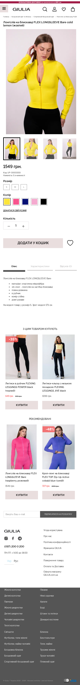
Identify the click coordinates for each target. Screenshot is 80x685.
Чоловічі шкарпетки (14, 619)
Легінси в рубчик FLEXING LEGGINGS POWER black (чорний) (20, 387)
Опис (14, 266)
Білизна (44, 632)
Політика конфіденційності (57, 542)
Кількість (9, 218)
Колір (7, 195)
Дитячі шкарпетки (13, 613)
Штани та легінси (49, 613)
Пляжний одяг (47, 662)
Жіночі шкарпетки (13, 608)
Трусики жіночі (47, 650)
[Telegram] (20, 539)
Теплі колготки (11, 625)
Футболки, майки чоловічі (17, 644)
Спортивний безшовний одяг (44, 17)
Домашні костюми (49, 619)
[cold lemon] (7, 201)
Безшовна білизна (13, 650)
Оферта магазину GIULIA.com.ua (52, 573)
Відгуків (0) (66, 266)
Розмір (7, 181)
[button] (11, 148)
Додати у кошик (33, 243)
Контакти (48, 554)
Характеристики (40, 266)
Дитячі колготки (12, 596)
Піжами (44, 590)
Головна (6, 17)
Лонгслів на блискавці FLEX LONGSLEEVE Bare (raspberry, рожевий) (21, 477)
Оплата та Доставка (54, 566)
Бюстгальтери (47, 638)
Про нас (48, 536)
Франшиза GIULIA (52, 548)
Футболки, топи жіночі (15, 638)
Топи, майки (46, 644)
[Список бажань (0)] (64, 9)
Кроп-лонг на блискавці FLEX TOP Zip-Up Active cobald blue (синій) (55, 477)
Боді (42, 608)
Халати (43, 602)
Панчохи (8, 602)
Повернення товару (54, 560)
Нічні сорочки (47, 596)
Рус (16, 561)
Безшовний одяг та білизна (21, 17)
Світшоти (9, 632)
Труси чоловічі (47, 656)
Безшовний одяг (12, 656)
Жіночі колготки (12, 590)
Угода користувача (53, 530)
